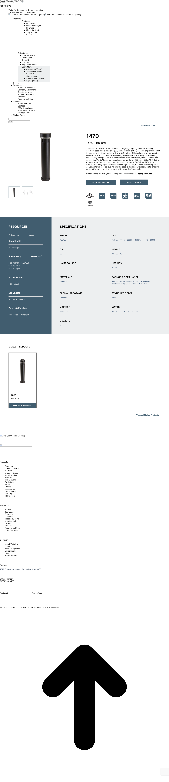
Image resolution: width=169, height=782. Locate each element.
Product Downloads (9, 510)
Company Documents (9, 515)
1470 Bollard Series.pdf (17, 299)
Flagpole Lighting (12, 528)
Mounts (8, 487)
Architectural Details (10, 522)
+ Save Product (134, 182)
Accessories (10, 489)
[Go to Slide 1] (14, 192)
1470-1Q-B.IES (14, 266)
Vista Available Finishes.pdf (19, 315)
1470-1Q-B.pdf (14, 269)
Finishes (8, 526)
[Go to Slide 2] (27, 192)
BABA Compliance (12, 548)
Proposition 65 (11, 555)
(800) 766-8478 (7, 2)
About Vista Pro (11, 544)
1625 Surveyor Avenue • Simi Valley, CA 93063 (20, 569)
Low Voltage (10, 491)
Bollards (8, 477)
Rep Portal (4, 593)
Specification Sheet (101, 182)
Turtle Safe (9, 482)
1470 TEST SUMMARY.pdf (19, 263)
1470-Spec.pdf (14, 248)
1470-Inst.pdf (14, 284)
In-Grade (8, 470)
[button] (46, 157)
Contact (8, 546)
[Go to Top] (84, 781)
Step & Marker (11, 475)
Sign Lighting (10, 480)
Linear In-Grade (11, 473)
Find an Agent (37, 593)
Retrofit (8, 484)
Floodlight (9, 466)
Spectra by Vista (12, 519)
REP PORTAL (5, 6)
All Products (10, 496)
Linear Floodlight (12, 468)
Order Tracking (11, 530)
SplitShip (8, 493)
